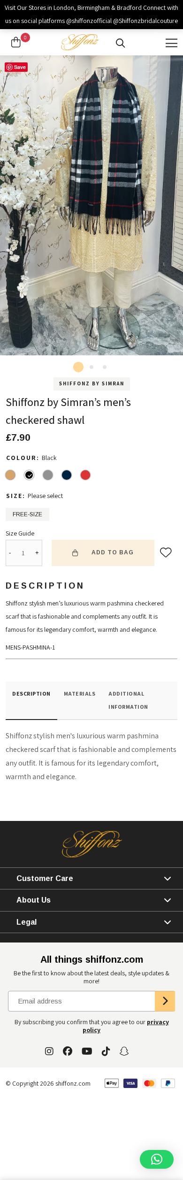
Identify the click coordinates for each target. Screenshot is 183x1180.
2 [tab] (91, 367)
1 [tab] (78, 367)
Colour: (24, 457)
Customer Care (44, 878)
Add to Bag (113, 552)
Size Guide (20, 533)
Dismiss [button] (164, 34)
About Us (33, 900)
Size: (17, 495)
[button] (157, 1159)
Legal (26, 922)
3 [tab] (104, 367)
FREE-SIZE (27, 514)
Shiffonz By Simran (91, 383)
